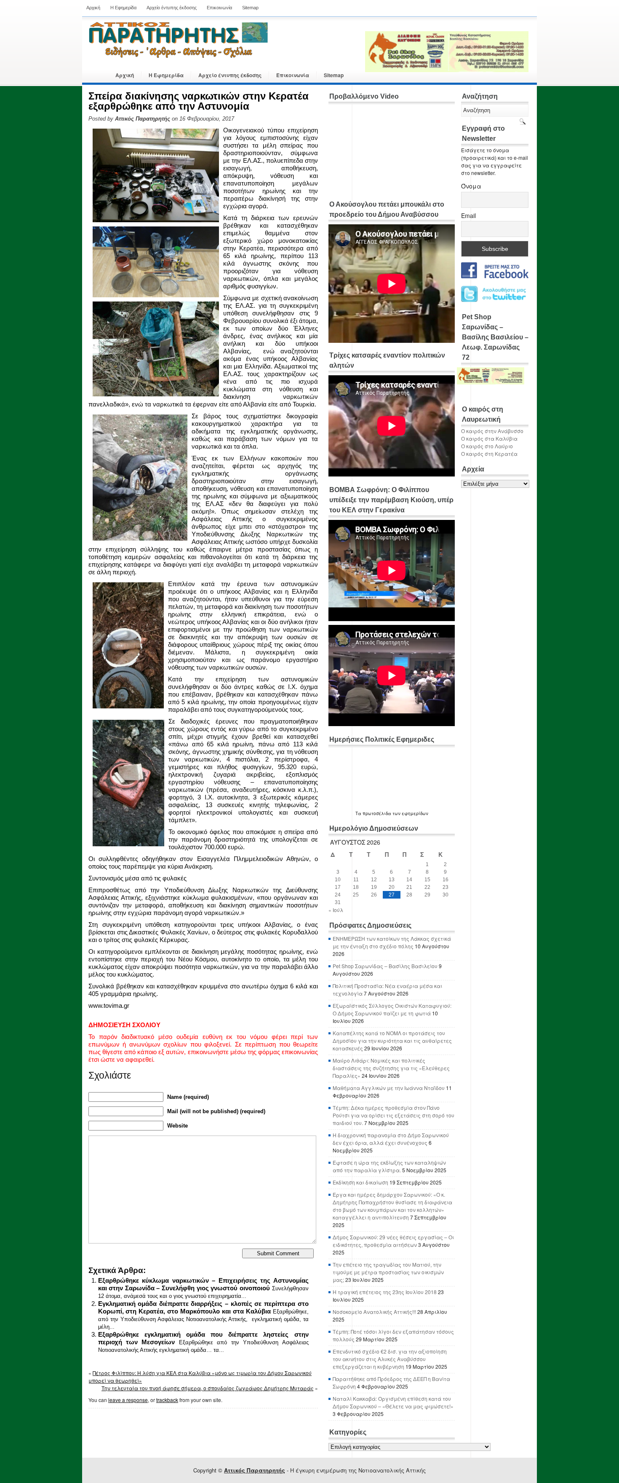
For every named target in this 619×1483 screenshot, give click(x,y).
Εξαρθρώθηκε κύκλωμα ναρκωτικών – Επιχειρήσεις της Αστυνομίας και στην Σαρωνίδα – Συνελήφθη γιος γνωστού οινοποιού (203, 1284)
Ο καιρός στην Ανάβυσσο (492, 430)
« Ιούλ (335, 909)
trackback (167, 1399)
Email (468, 215)
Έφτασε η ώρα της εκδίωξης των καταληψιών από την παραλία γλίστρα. (389, 1166)
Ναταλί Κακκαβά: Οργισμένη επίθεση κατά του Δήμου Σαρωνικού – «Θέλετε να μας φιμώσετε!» (393, 1402)
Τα (359, 813)
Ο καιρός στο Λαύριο (487, 445)
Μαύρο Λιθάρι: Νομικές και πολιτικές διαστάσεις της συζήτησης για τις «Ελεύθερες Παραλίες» (391, 1068)
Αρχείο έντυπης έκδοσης (172, 7)
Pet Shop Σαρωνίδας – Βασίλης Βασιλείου (385, 965)
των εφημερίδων (409, 813)
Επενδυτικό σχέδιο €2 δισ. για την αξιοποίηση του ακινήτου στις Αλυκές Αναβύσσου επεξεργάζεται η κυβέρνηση (390, 1359)
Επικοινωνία (219, 7)
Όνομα (471, 186)
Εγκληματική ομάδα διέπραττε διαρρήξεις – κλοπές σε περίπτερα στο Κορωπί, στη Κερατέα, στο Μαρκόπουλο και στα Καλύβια (203, 1307)
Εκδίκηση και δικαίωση (360, 1182)
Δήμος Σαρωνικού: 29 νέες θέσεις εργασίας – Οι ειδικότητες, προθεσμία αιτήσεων (393, 1240)
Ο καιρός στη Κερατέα (489, 453)
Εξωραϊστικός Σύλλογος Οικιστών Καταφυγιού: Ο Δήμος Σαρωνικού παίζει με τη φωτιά (392, 1009)
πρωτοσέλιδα (377, 813)
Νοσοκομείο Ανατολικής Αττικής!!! (374, 1311)
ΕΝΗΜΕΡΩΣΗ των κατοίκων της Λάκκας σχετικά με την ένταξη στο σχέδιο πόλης (392, 942)
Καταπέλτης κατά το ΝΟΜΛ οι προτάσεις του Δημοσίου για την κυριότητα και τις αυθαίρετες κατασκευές (392, 1040)
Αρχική (93, 7)
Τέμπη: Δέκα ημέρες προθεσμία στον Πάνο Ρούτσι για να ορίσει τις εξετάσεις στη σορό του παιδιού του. (393, 1115)
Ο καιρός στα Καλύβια (489, 438)
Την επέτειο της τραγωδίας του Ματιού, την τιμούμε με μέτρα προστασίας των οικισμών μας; (388, 1272)
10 (338, 880)
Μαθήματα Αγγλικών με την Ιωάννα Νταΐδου (389, 1087)
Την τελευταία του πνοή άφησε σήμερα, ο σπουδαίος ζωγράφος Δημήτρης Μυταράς (207, 1387)
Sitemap (250, 7)
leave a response (128, 1399)
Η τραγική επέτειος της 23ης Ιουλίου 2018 (385, 1291)
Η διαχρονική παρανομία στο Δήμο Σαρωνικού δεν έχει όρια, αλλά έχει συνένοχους (391, 1138)
